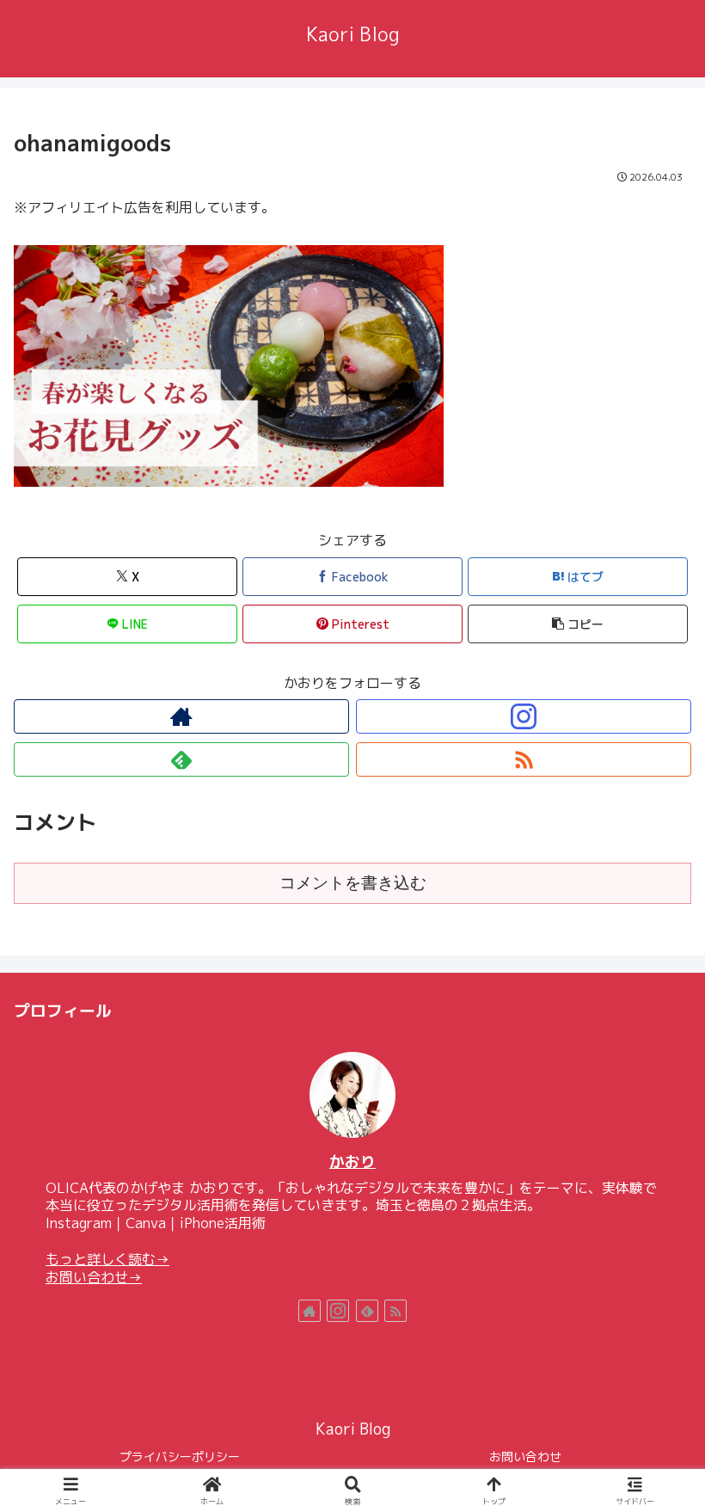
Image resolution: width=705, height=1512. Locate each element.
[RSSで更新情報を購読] (523, 759)
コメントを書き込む (352, 883)
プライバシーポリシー (180, 1456)
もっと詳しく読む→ (107, 1259)
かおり (352, 1161)
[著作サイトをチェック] (181, 716)
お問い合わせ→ (94, 1277)
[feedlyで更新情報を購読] (181, 759)
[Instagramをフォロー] (523, 716)
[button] (578, 624)
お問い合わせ (525, 1456)
